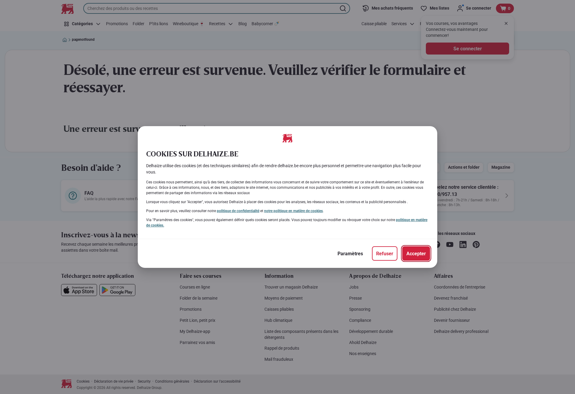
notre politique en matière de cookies (293, 211)
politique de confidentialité (238, 211)
